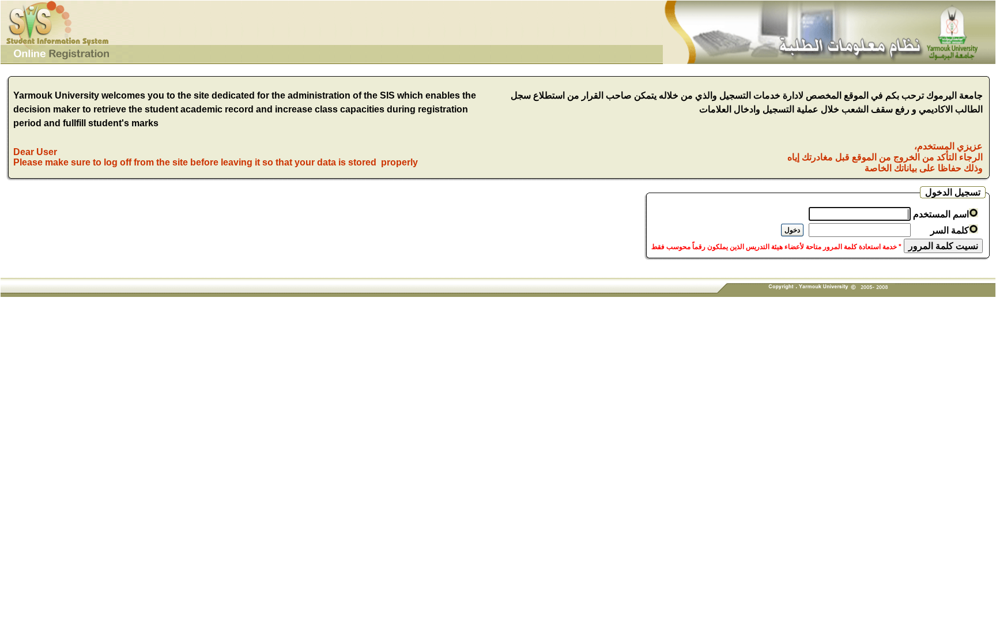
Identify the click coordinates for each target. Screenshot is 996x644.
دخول (792, 230)
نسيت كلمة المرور (943, 246)
